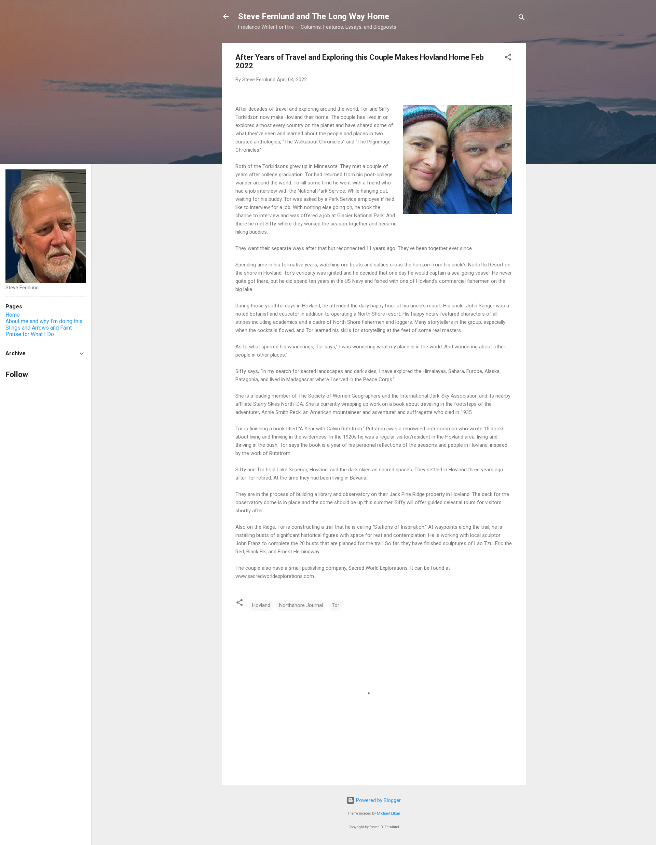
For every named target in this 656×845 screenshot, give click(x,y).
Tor (335, 605)
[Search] (522, 18)
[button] (508, 58)
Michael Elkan (388, 813)
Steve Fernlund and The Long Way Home (313, 16)
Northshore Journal (301, 605)
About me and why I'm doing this (44, 321)
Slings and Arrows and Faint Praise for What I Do (38, 330)
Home (12, 314)
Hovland (261, 605)
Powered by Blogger (378, 800)
